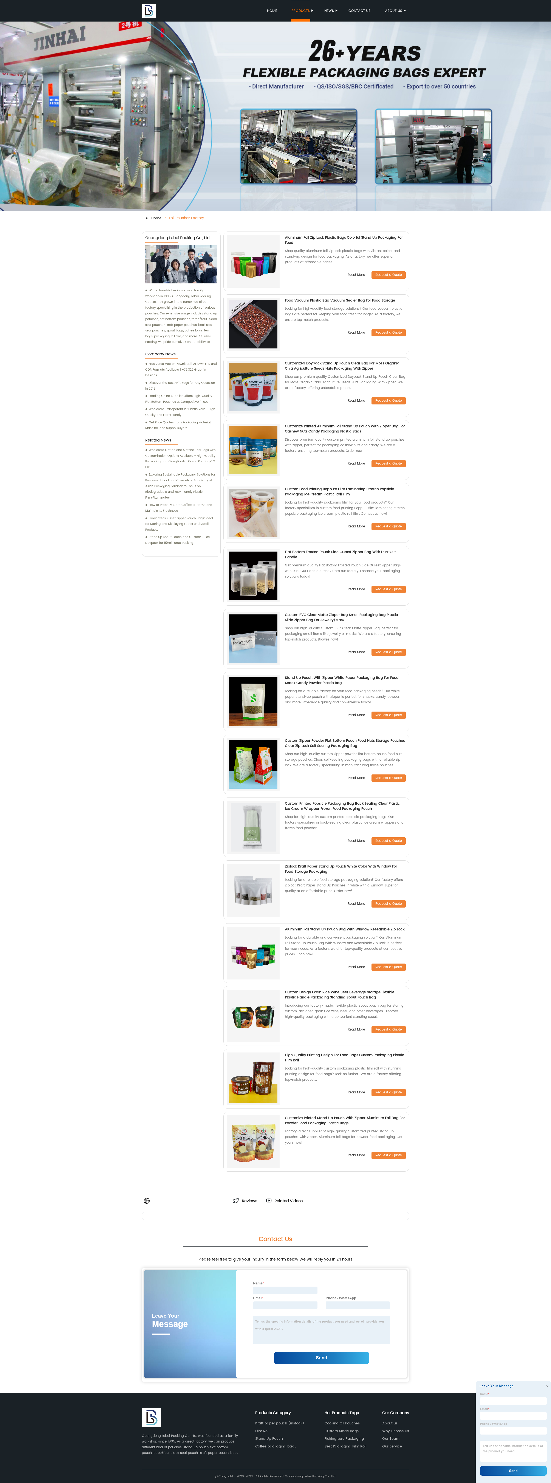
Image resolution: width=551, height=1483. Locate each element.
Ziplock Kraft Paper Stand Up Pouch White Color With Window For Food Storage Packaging (341, 869)
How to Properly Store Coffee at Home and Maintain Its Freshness (178, 507)
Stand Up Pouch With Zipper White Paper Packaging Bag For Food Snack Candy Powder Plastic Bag (342, 680)
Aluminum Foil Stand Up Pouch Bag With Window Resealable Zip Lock (344, 929)
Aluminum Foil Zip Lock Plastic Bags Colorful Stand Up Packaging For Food (344, 240)
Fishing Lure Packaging (344, 1438)
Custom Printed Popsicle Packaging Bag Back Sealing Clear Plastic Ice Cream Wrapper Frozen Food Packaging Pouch (342, 806)
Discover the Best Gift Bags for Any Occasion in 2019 (180, 385)
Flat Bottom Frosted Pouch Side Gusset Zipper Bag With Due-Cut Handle (340, 554)
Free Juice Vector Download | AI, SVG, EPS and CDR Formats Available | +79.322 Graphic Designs (181, 369)
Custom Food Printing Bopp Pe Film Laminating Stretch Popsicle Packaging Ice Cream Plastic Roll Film (339, 491)
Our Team (390, 1438)
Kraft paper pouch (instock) (279, 1423)
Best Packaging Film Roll (345, 1446)
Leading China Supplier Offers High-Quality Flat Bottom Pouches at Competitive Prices (178, 398)
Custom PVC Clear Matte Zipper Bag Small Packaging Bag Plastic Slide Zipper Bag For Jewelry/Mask (341, 617)
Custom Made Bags (342, 1431)
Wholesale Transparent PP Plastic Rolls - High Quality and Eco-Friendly (180, 412)
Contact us (359, 11)
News (329, 11)
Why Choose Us (395, 1431)
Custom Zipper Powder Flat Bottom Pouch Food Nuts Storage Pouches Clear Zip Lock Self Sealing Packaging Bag (345, 743)
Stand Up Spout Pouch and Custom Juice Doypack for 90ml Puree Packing (177, 540)
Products (301, 11)
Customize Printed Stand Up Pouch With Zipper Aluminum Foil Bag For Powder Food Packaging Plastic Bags (345, 1120)
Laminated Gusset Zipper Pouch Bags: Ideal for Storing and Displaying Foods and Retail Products (179, 524)
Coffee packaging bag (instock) (274, 1446)
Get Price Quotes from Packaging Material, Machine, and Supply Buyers (178, 425)
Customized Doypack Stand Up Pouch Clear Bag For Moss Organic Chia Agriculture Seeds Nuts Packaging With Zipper (342, 366)
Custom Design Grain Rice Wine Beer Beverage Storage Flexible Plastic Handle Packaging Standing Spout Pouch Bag (339, 994)
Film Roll (262, 1431)
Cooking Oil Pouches (342, 1423)
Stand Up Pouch (269, 1438)
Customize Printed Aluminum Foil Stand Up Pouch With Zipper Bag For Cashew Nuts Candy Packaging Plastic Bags (345, 428)
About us (393, 11)
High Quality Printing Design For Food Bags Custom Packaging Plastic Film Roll (344, 1057)
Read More (356, 275)
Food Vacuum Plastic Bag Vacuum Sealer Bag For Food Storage (340, 300)
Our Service (392, 1446)
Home (272, 11)
